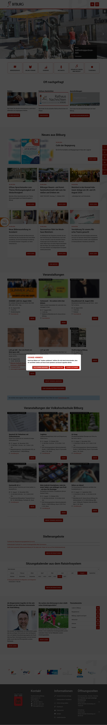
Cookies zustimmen (72, 367)
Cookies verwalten (57, 367)
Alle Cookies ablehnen (41, 367)
